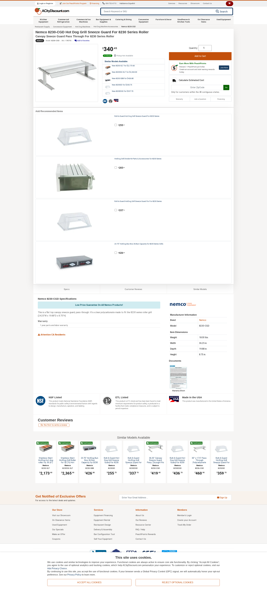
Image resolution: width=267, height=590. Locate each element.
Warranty (179, 99)
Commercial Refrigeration (63, 20)
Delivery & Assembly (103, 529)
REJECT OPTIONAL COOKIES (177, 582)
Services (171, 3)
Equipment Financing (103, 515)
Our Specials (58, 529)
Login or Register (46, 3)
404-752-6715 (110, 3)
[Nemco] (183, 304)
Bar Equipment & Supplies (103, 20)
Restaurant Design (102, 525)
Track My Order (184, 525)
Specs (67, 289)
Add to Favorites (83, 41)
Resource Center (143, 525)
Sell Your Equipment (103, 539)
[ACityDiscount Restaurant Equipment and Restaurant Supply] (52, 11)
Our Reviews (141, 520)
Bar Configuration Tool (104, 534)
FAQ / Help (140, 529)
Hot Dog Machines (82, 27)
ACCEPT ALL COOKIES (89, 582)
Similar (200, 289)
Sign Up (223, 497)
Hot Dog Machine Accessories (106, 27)
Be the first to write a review (54, 425)
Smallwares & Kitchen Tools (183, 20)
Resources (183, 3)
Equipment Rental (102, 520)
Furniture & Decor (164, 19)
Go (226, 87)
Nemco (40, 41)
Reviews (133, 289)
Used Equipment (224, 19)
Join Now (224, 68)
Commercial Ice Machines (83, 20)
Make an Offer (58, 534)
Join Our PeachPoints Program (74, 3)
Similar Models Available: (116, 61)
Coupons (56, 539)
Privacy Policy (74, 574)
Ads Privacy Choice (57, 568)
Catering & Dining (123, 19)
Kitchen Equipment (43, 20)
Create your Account (186, 520)
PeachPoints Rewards (146, 534)
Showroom (195, 3)
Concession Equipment (143, 20)
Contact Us (207, 3)
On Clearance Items (204, 20)
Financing (95, 3)
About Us (140, 515)
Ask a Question (200, 99)
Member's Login (184, 515)
